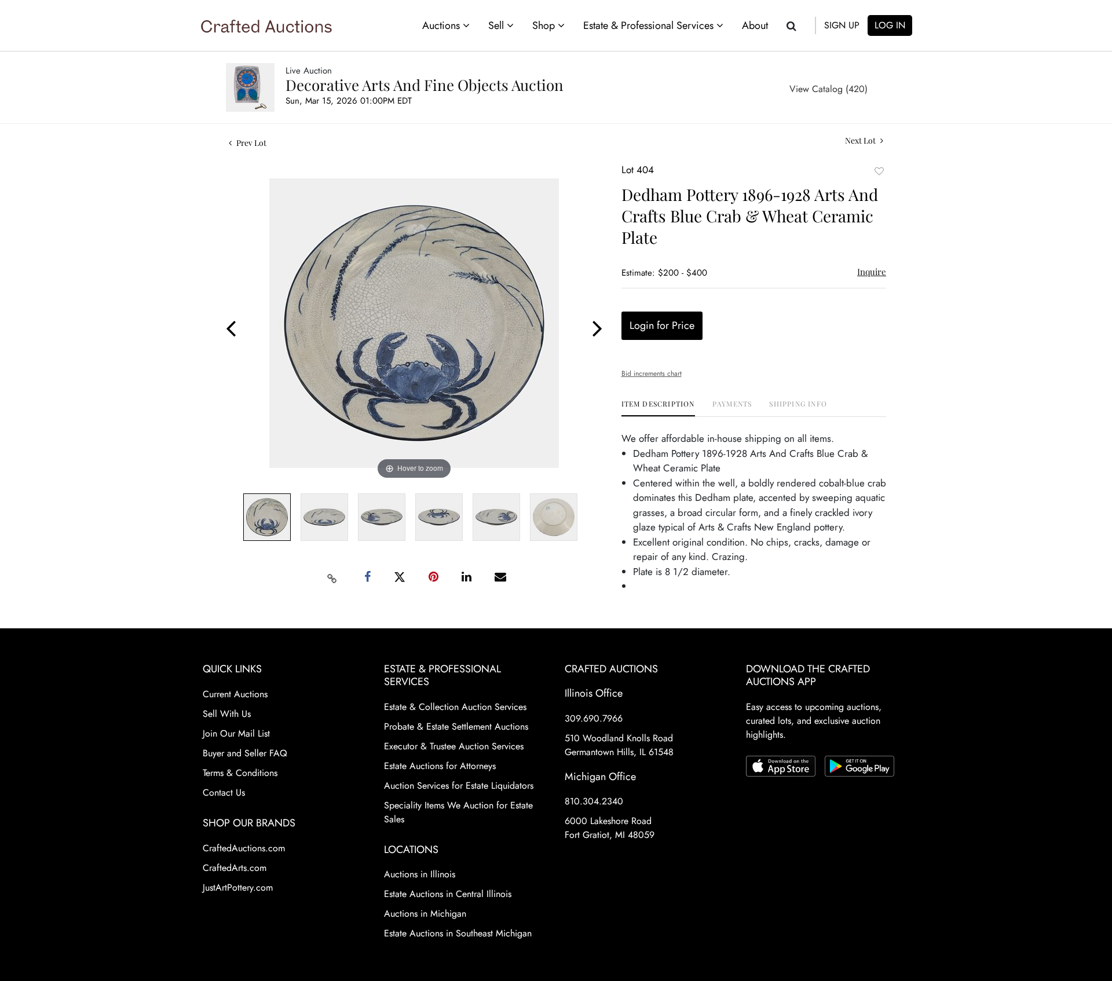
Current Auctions (235, 694)
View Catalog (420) (828, 89)
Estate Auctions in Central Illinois (447, 894)
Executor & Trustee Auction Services (454, 746)
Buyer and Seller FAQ (245, 753)
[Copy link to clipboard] (332, 577)
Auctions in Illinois (419, 874)
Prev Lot (250, 142)
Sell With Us (227, 713)
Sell (497, 25)
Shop (545, 25)
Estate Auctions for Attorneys (440, 766)
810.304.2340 (594, 801)
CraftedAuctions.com (244, 848)
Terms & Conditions (240, 772)
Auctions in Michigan (425, 913)
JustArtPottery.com (238, 887)
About (755, 25)
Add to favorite (879, 171)
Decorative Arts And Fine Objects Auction (425, 85)
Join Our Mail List (236, 733)
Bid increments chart (651, 373)
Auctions (442, 25)
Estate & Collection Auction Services (455, 706)
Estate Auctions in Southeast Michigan (458, 933)
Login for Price (662, 325)
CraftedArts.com (234, 867)
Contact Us (224, 792)
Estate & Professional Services (649, 25)
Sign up (841, 25)
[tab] (658, 408)
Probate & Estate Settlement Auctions (456, 726)
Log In (890, 25)
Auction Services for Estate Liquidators (458, 785)
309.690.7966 (594, 718)
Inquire (871, 271)
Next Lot (861, 140)
